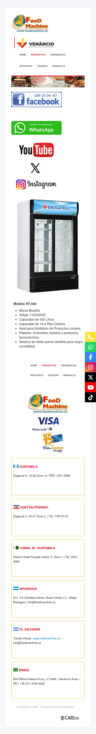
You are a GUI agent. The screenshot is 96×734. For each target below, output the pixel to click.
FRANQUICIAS (58, 54)
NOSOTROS (25, 66)
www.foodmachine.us (46, 638)
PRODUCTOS (38, 54)
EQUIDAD (42, 66)
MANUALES (58, 66)
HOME (22, 54)
